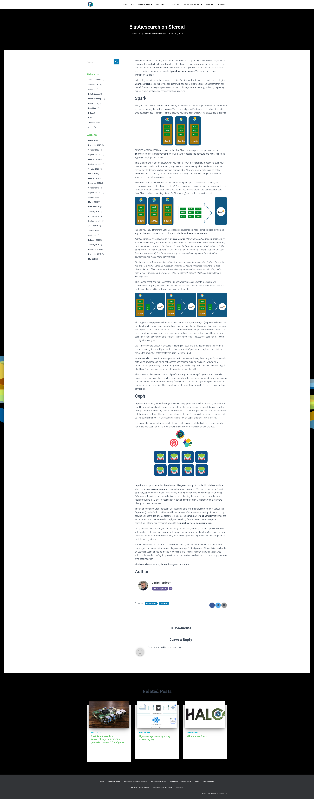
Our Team (209, 4)
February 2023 (94, 159)
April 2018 (92, 235)
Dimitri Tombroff (161, 582)
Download (160, 4)
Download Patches (158, 781)
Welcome (179, 787)
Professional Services (192, 4)
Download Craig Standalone (135, 781)
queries (139, 153)
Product (221, 4)
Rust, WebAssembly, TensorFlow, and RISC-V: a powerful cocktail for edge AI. (107, 739)
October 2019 (93, 188)
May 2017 (92, 259)
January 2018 (93, 245)
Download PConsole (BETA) (180, 781)
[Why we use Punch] (205, 714)
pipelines (139, 173)
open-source (178, 239)
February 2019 (94, 207)
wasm (90, 127)
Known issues (208, 781)
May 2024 (92, 140)
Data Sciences (94, 94)
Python (91, 113)
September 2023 (94, 155)
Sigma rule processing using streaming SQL (154, 738)
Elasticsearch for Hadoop (195, 233)
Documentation (144, 4)
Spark (138, 84)
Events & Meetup (94, 99)
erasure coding (159, 489)
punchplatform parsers (183, 71)
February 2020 (94, 178)
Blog (133, 4)
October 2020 (93, 169)
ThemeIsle (222, 794)
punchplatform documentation (196, 523)
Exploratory (93, 103)
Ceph (147, 84)
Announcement (94, 80)
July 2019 (92, 197)
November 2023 (94, 145)
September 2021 (94, 164)
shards (168, 109)
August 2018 (93, 226)
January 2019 (93, 212)
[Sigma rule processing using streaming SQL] (157, 714)
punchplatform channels (198, 516)
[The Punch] (90, 4)
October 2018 (93, 216)
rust (90, 118)
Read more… (118, 758)
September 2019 (94, 193)
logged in (162, 647)
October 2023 (93, 150)
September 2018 (94, 221)
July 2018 (92, 230)
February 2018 (94, 240)
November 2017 (94, 254)
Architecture (93, 85)
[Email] (170, 588)
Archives (91, 89)
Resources (173, 4)
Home (125, 4)
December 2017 (94, 250)
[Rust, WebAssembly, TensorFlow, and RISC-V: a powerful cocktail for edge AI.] (109, 714)
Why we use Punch (197, 736)
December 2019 (94, 183)
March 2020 (93, 174)
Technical (92, 122)
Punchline (92, 108)
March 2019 (93, 202)
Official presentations (140, 787)
